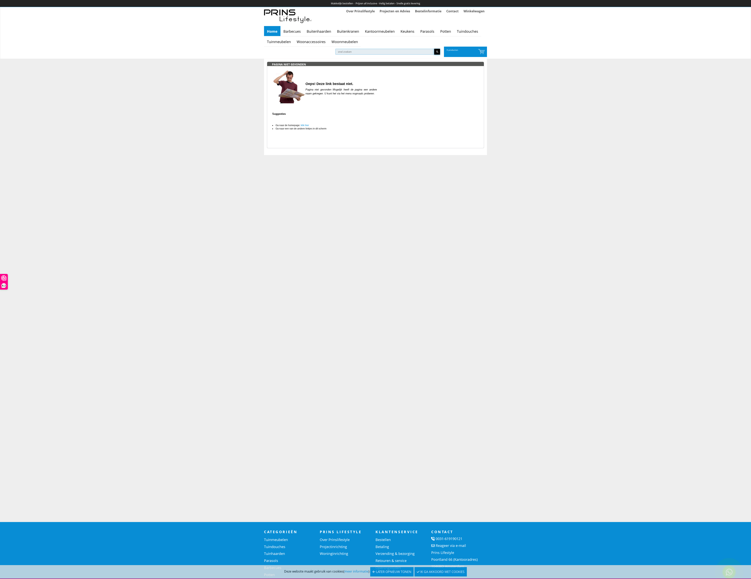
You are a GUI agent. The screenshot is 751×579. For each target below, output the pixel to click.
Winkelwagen (474, 11)
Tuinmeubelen (279, 41)
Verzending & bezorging (395, 553)
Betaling (382, 546)
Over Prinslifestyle (360, 11)
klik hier (305, 125)
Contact (452, 11)
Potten (445, 31)
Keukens (407, 31)
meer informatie (356, 571)
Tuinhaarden (274, 553)
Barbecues (292, 31)
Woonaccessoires (311, 41)
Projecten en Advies (395, 11)
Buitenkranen (348, 31)
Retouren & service (391, 560)
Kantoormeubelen (380, 31)
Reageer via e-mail (451, 545)
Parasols (427, 31)
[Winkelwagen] (482, 52)
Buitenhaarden (319, 31)
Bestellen (383, 539)
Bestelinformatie (428, 11)
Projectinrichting (333, 546)
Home (272, 31)
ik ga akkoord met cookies (442, 572)
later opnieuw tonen (393, 572)
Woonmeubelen (344, 41)
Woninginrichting (334, 553)
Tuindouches (467, 31)
